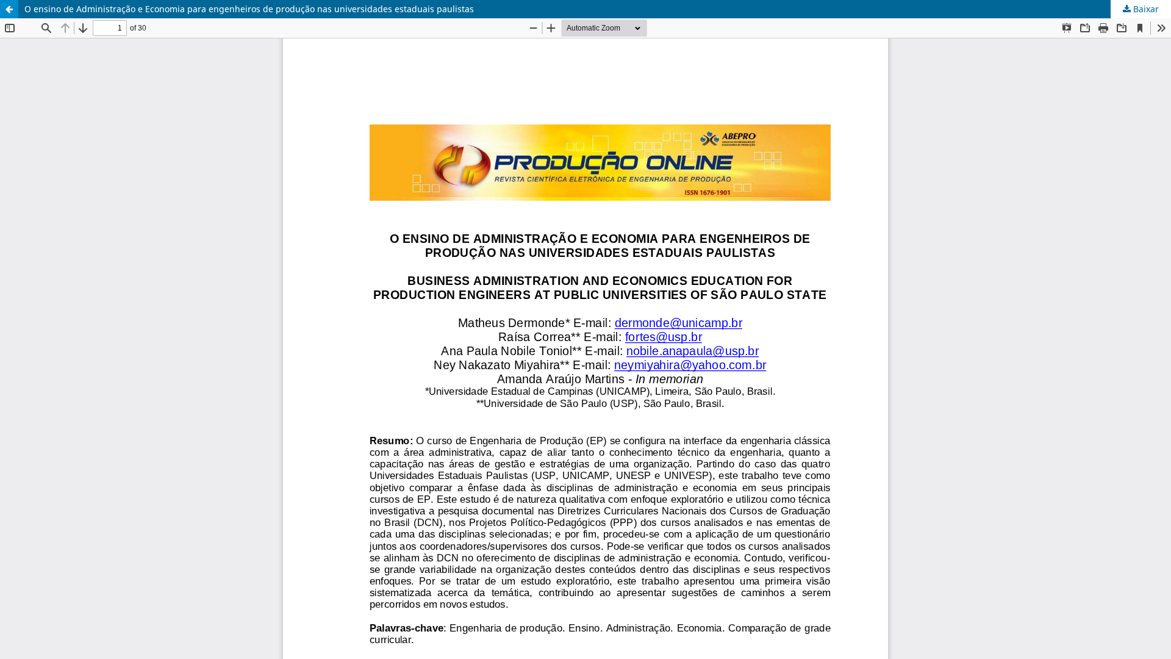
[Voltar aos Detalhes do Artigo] (9, 9)
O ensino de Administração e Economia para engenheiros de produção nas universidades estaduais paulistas (249, 9)
